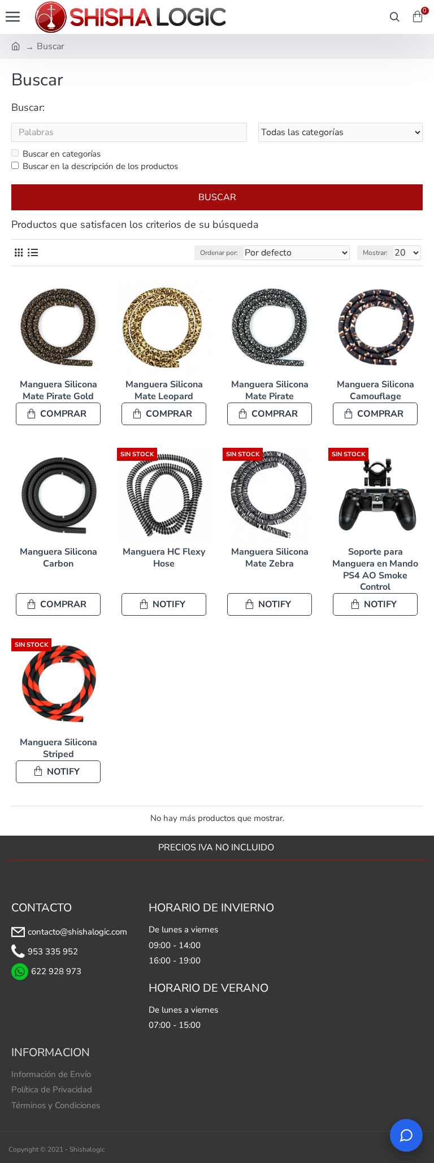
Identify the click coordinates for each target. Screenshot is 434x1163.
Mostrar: (375, 252)
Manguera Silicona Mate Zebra (270, 558)
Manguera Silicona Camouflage (375, 391)
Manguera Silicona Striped (58, 748)
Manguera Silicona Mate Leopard (164, 391)
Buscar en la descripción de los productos (100, 166)
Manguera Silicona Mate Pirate (270, 391)
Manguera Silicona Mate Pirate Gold (58, 391)
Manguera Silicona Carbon (58, 558)
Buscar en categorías (62, 153)
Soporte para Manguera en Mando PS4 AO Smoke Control (375, 569)
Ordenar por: (219, 252)
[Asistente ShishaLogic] (406, 1135)
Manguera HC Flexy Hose (164, 558)
